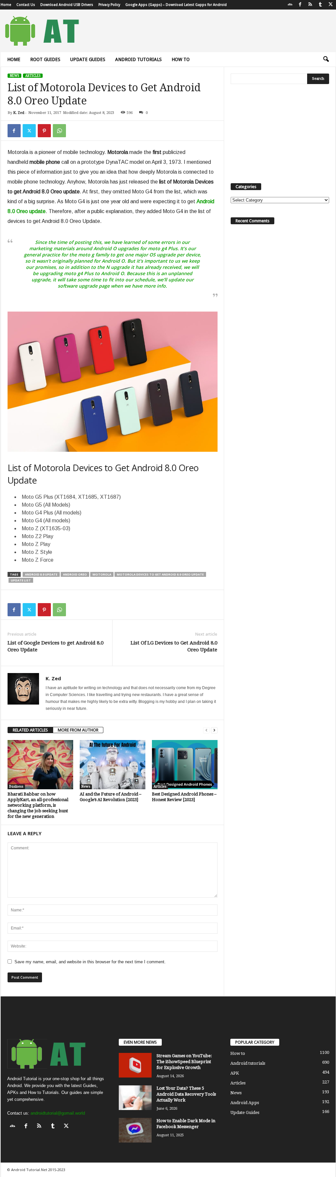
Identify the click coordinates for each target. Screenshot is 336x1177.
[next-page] (214, 730)
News (14, 75)
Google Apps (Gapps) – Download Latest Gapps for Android (176, 5)
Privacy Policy (109, 5)
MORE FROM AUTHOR (78, 730)
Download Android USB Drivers (66, 5)
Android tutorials (138, 59)
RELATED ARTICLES (30, 730)
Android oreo (75, 574)
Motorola (102, 574)
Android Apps (244, 1102)
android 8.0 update (41, 574)
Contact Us (25, 5)
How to (181, 59)
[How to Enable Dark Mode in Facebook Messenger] (135, 1130)
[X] (331, 5)
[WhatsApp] (59, 130)
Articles (32, 75)
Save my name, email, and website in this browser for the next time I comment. (90, 961)
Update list (21, 580)
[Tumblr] (321, 5)
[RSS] (310, 5)
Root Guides (45, 59)
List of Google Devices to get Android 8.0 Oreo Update (55, 646)
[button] (326, 59)
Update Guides (87, 59)
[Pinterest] (44, 130)
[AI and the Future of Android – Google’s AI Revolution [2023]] (112, 764)
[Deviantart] (290, 5)
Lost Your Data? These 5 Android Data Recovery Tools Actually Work (186, 1094)
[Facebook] (300, 5)
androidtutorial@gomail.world (58, 1113)
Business (16, 786)
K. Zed (18, 113)
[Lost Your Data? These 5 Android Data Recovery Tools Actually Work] (135, 1097)
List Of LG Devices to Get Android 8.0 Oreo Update (174, 646)
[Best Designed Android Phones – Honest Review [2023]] (185, 764)
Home (6, 5)
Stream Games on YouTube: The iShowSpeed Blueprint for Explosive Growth (184, 1061)
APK (234, 1073)
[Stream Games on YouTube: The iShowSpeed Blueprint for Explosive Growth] (135, 1065)
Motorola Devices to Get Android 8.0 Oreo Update (160, 574)
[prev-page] (206, 730)
